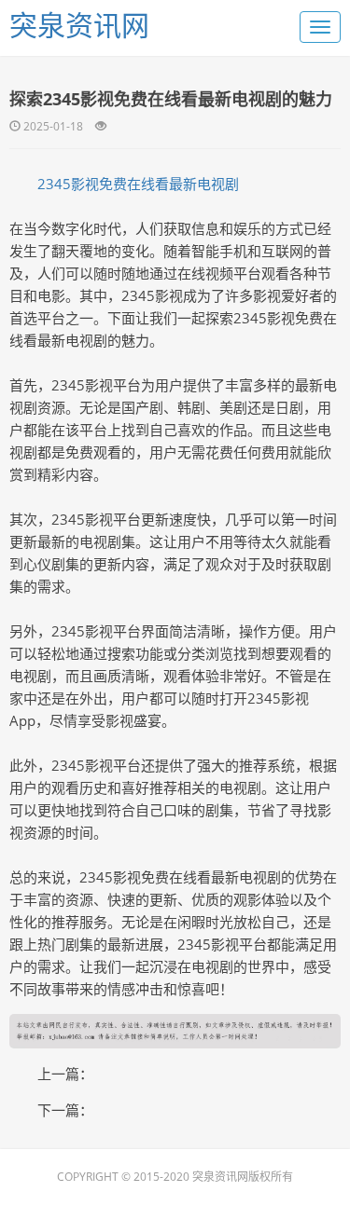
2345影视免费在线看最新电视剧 (138, 183)
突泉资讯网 (79, 25)
